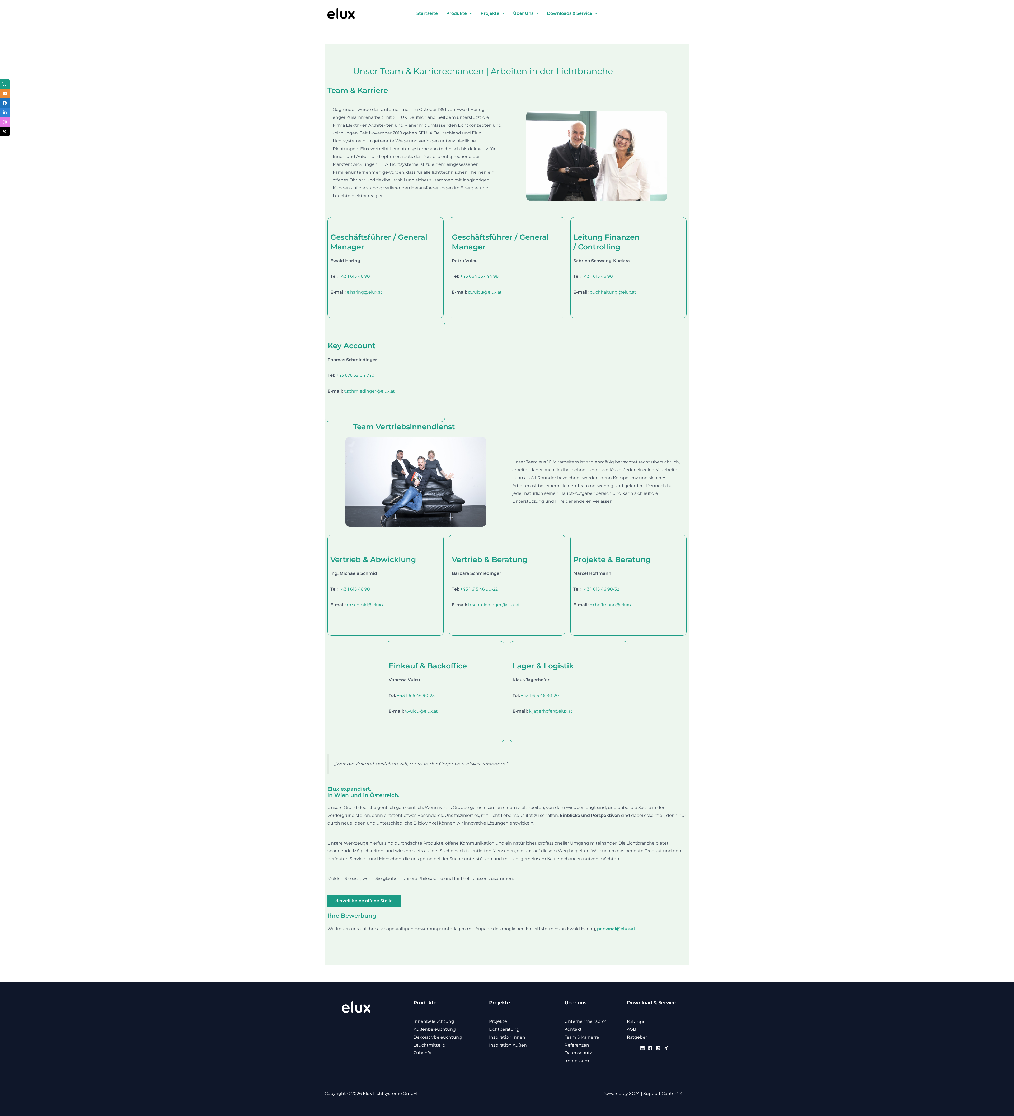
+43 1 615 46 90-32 (600, 589)
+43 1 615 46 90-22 (479, 589)
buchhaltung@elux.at (613, 292)
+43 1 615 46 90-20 (540, 695)
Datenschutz (578, 1052)
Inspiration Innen (507, 1037)
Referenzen (577, 1045)
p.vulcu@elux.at (485, 292)
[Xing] (666, 1048)
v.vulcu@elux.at (421, 711)
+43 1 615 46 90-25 (416, 695)
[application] (469, 13)
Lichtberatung (504, 1029)
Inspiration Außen (508, 1045)
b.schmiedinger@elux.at (494, 604)
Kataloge (636, 1021)
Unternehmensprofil (586, 1021)
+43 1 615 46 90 (354, 276)
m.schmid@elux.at (366, 604)
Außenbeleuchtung (435, 1029)
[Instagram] (658, 1048)
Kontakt (573, 1029)
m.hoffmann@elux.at (612, 604)
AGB (631, 1029)
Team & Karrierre (582, 1037)
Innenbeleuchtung (434, 1021)
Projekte (498, 1021)
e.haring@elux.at (364, 292)
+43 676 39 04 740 (355, 375)
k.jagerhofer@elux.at (550, 711)
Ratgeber (637, 1037)
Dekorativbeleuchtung (438, 1037)
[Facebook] (650, 1048)
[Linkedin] (642, 1048)
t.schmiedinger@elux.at (369, 391)
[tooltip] (5, 84)
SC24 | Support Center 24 (656, 1093)
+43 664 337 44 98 (479, 276)
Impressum (577, 1060)
